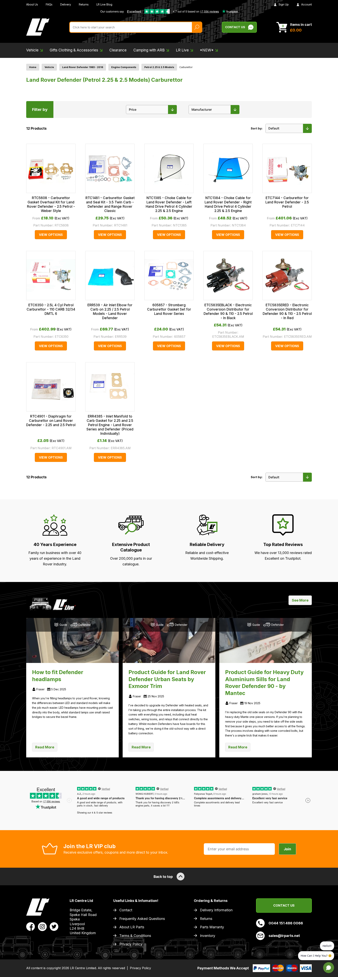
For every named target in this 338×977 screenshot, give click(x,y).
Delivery (65, 4)
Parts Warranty (212, 927)
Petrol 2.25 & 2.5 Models (159, 67)
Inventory (207, 936)
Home (32, 67)
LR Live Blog (104, 4)
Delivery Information (216, 910)
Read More (44, 747)
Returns (84, 4)
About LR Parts (131, 927)
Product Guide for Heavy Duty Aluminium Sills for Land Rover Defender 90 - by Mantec (264, 682)
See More (300, 600)
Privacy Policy (130, 944)
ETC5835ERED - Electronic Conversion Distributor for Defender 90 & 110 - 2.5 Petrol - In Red (287, 311)
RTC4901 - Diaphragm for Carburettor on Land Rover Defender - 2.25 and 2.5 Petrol (51, 420)
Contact (125, 910)
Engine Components (123, 67)
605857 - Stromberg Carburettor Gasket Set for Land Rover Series (169, 309)
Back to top (163, 877)
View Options (51, 235)
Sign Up (284, 4)
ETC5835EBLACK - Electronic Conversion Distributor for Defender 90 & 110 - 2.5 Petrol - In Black (228, 311)
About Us (32, 4)
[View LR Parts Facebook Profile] (30, 926)
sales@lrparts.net (284, 936)
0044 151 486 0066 (286, 923)
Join (287, 849)
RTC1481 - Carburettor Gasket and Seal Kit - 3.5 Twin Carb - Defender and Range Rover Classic (110, 204)
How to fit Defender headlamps (57, 675)
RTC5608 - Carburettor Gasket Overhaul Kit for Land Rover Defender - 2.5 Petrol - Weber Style (51, 204)
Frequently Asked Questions (142, 919)
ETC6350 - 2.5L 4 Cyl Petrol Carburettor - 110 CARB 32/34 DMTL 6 (51, 309)
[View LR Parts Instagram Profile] (42, 926)
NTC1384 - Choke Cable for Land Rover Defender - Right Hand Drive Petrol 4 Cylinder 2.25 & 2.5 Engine (228, 204)
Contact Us (235, 27)
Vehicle (49, 67)
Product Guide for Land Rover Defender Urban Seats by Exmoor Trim (167, 679)
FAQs (49, 4)
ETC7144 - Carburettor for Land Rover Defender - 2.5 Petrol (287, 202)
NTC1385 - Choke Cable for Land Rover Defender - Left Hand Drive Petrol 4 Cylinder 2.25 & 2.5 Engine (169, 204)
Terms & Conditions (135, 936)
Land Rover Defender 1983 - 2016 (82, 67)
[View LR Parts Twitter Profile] (54, 926)
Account (306, 4)
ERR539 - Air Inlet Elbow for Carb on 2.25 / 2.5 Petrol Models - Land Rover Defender (109, 311)
